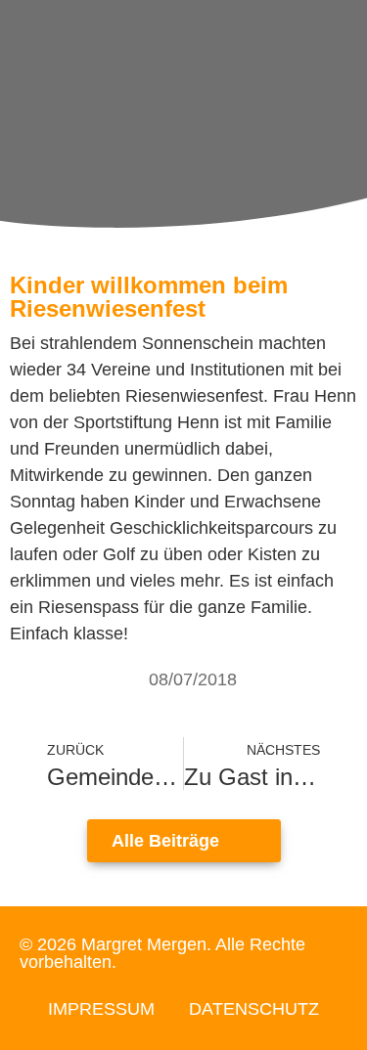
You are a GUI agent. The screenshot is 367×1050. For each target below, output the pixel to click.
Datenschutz (254, 1009)
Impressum (101, 1009)
